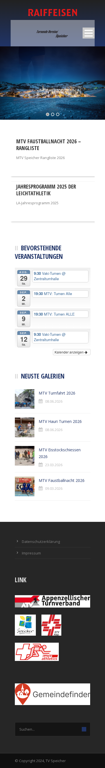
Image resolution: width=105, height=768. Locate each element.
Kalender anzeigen (70, 352)
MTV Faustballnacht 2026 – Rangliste (48, 145)
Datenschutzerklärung (41, 541)
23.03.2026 (53, 464)
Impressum (31, 553)
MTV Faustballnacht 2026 (62, 480)
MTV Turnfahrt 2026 (57, 393)
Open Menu (89, 33)
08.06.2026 (53, 401)
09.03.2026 (53, 488)
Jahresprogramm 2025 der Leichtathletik (46, 190)
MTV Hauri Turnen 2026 (60, 421)
